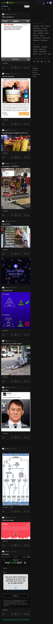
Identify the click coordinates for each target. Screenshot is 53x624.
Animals (36, 51)
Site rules (35, 72)
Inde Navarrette (37, 38)
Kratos (47, 33)
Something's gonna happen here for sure (15, 133)
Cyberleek (41, 33)
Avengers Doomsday (38, 30)
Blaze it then (6, 224)
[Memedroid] (4, 2)
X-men (42, 35)
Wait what (5, 390)
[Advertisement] (42, 13)
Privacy (34, 76)
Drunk (11, 507)
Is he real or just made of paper (12, 344)
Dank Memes (37, 46)
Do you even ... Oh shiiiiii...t (10, 166)
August (47, 26)
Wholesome (42, 49)
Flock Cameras (46, 38)
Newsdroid (36, 26)
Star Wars (36, 35)
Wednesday (36, 40)
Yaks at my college (8, 520)
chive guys (5, 554)
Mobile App (35, 68)
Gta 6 (35, 33)
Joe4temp (5, 63)
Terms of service (36, 74)
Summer (45, 28)
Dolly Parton (44, 40)
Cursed (40, 54)
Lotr (47, 30)
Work (49, 54)
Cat (45, 54)
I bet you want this (8, 76)
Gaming (35, 49)
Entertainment (43, 51)
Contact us (35, 70)
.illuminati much (7, 290)
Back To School (37, 28)
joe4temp (7, 14)
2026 (42, 26)
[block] (28, 67)
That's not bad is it (8, 17)
